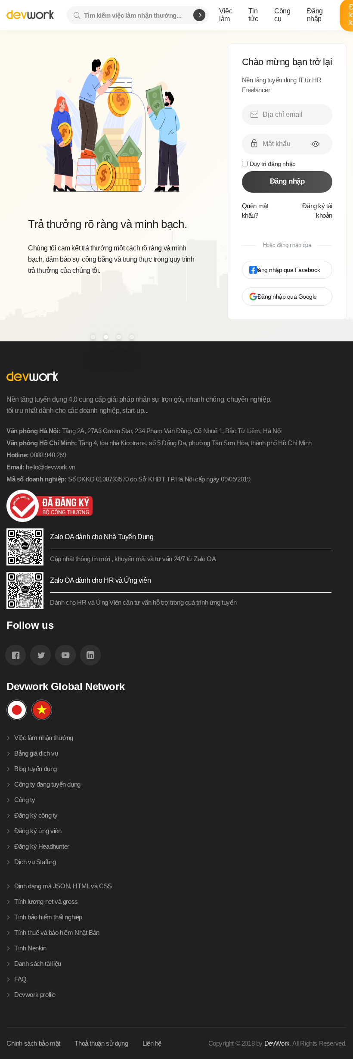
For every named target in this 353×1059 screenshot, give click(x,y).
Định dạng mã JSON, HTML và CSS (63, 886)
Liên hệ (151, 1043)
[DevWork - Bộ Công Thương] (168, 506)
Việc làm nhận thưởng (43, 737)
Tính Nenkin (30, 948)
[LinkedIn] (90, 655)
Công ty (24, 799)
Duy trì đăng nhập (273, 164)
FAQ (20, 979)
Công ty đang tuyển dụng (47, 784)
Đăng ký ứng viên (38, 830)
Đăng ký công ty (36, 815)
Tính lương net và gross (46, 901)
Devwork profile (35, 994)
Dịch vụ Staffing (35, 861)
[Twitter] (40, 655)
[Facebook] (15, 655)
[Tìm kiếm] (199, 15)
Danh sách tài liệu (37, 963)
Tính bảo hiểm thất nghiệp (48, 917)
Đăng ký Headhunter (41, 846)
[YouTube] (65, 655)
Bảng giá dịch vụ (36, 753)
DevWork (277, 1043)
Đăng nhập (287, 181)
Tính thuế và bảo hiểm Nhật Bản (56, 932)
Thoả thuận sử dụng (101, 1043)
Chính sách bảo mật (33, 1043)
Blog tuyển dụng (35, 768)
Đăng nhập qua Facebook (287, 269)
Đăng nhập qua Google (287, 296)
